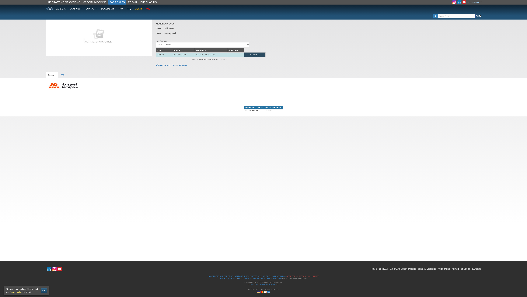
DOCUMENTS (108, 9)
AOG (148, 9)
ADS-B (138, 9)
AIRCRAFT (403, 269)
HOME (374, 269)
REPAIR (132, 2)
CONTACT (465, 269)
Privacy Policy (253, 285)
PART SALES (117, 2)
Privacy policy (16, 292)
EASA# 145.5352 (244, 279)
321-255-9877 (297, 276)
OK (43, 290)
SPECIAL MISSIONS (94, 2)
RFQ (129, 9)
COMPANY (383, 269)
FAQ (121, 9)
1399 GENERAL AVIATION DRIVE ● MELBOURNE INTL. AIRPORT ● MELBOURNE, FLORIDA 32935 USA (247, 276)
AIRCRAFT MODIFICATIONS (63, 2)
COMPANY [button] (75, 9)
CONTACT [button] (91, 9)
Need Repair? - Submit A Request (172, 65)
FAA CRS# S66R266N (228, 279)
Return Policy (265, 285)
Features (52, 75)
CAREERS (61, 9)
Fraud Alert (275, 285)
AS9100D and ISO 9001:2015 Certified (267, 279)
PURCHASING (148, 2)
